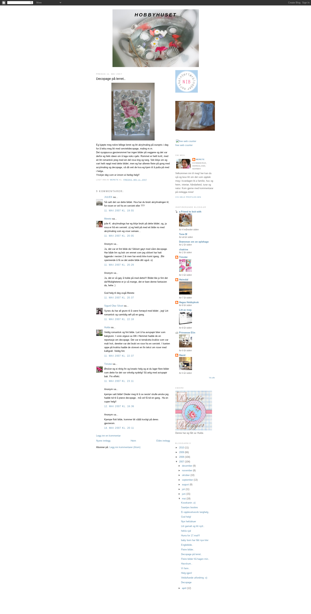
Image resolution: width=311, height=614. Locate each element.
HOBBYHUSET (156, 14)
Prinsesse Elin (187, 332)
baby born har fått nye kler (194, 540)
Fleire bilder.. (187, 549)
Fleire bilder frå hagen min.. (195, 559)
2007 (182, 461)
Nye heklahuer (188, 521)
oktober (186, 475)
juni (184, 494)
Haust (182, 355)
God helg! (186, 516)
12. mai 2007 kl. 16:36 (119, 406)
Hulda (107, 327)
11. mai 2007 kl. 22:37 (119, 355)
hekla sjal (186, 530)
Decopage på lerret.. (191, 554)
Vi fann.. (185, 568)
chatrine (183, 249)
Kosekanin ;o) (188, 502)
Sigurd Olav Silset (113, 305)
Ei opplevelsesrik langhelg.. (195, 512)
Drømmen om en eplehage (194, 241)
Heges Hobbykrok (189, 302)
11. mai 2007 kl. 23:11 (119, 381)
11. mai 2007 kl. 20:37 (119, 297)
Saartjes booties (189, 507)
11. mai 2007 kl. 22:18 (119, 319)
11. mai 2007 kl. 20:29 (119, 264)
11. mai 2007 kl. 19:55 (119, 210)
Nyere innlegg (103, 440)
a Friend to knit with (190, 211)
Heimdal (183, 279)
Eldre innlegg (163, 440)
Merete (107, 218)
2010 (182, 447)
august (186, 484)
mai (184, 498)
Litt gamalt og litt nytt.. (193, 526)
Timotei (108, 364)
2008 (182, 457)
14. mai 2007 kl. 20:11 (119, 428)
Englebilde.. (187, 545)
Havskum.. (186, 563)
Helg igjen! (186, 573)
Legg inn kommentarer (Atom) (124, 447)
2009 (182, 452)
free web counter (184, 145)
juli (184, 489)
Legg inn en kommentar (108, 435)
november (187, 470)
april (184, 588)
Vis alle (212, 378)
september (188, 479)
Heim (133, 440)
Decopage (186, 582)
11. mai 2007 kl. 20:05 (119, 235)
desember (187, 465)
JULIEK (108, 197)
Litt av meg (185, 310)
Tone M (183, 234)
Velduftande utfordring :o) (194, 577)
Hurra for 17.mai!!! (190, 535)
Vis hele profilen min (188, 197)
